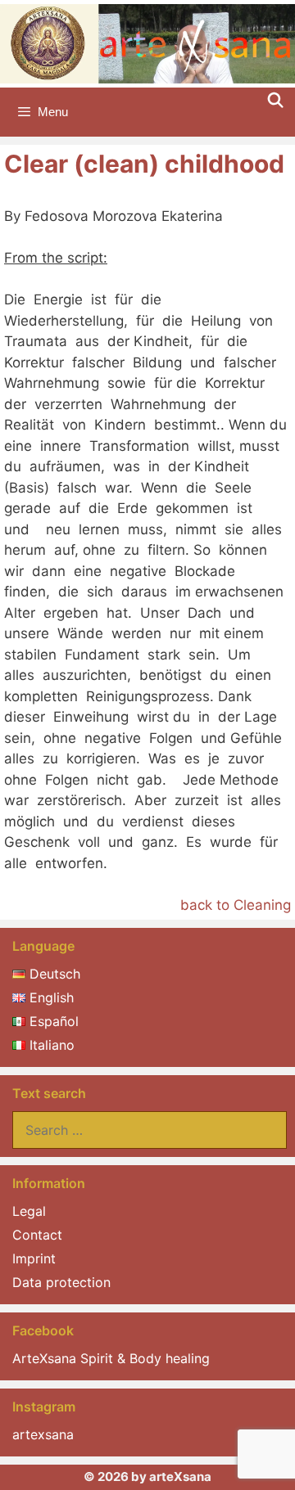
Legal (29, 1211)
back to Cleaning (235, 905)
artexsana (43, 1434)
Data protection (61, 1282)
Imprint (34, 1258)
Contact (37, 1235)
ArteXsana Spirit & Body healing (111, 1358)
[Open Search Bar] (275, 101)
